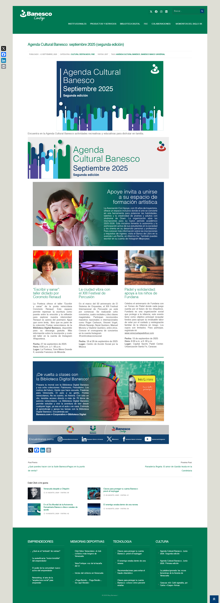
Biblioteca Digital (130, 24)
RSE (146, 24)
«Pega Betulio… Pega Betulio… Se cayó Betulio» (88, 581)
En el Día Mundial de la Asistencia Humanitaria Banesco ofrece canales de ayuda (61, 507)
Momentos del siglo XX (189, 24)
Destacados (84, 54)
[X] (150, 11)
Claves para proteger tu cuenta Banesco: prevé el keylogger (130, 552)
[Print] (4, 66)
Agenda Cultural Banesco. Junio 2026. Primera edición (174, 562)
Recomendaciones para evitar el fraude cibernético (131, 572)
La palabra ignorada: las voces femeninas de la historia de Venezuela (173, 573)
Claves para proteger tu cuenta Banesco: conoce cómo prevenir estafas (131, 582)
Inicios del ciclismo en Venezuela (89, 573)
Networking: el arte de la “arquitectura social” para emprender (42, 580)
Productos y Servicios (103, 24)
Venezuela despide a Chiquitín (56, 489)
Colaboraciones (161, 24)
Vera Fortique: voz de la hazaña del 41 (88, 565)
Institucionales (77, 24)
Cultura (74, 54)
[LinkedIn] (166, 11)
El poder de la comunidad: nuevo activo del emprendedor (46, 569)
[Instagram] (161, 11)
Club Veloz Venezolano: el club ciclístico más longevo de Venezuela (88, 553)
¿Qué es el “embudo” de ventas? (46, 551)
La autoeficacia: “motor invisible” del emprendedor (46, 559)
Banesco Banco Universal (153, 54)
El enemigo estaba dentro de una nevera (120, 505)
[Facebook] (156, 11)
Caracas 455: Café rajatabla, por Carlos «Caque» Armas (174, 584)
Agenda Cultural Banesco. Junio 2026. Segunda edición (174, 552)
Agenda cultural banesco (128, 54)
